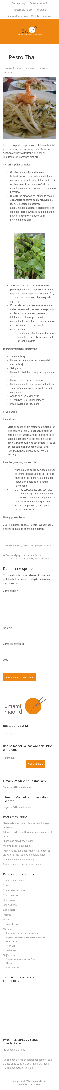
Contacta (47, 15)
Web (5, 659)
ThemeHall (34, 1084)
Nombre (7, 628)
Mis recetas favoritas (14, 890)
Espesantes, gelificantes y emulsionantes (25, 937)
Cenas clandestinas (13, 880)
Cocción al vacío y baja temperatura (23, 932)
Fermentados (12, 941)
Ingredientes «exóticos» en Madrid (29, 9)
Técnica (7, 929)
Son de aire (9, 909)
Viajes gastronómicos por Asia (20, 958)
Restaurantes (12, 967)
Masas (6, 919)
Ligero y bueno (11, 924)
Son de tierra (10, 905)
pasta (42, 545)
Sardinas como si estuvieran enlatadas (24, 864)
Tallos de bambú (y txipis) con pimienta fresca (33, 558)
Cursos (7, 885)
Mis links (35, 15)
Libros (9, 963)
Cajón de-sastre (11, 955)
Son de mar (9, 900)
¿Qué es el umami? (37, 3)
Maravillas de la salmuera (17, 845)
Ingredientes (9, 950)
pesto (48, 545)
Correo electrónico (13, 643)
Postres (7, 914)
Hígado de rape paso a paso (18, 841)
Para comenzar (11, 895)
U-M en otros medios (17, 15)
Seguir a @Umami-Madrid (17, 787)
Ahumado (10, 945)
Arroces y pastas (21, 545)
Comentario (10, 590)
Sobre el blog (18, 3)
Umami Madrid (38, 1081)
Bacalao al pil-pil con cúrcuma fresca (22, 555)
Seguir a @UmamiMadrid (17, 807)
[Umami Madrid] (29, 33)
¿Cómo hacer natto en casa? (18, 859)
